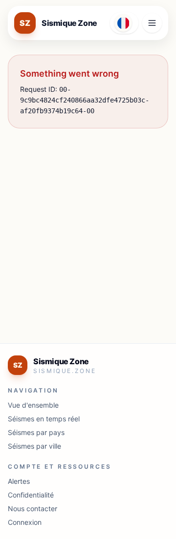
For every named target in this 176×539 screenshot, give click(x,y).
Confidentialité (31, 495)
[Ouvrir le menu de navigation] (152, 23)
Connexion (25, 522)
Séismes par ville (34, 446)
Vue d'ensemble (33, 405)
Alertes (19, 481)
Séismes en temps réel (44, 419)
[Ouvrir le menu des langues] (124, 23)
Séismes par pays (36, 432)
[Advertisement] (88, 228)
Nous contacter (32, 508)
